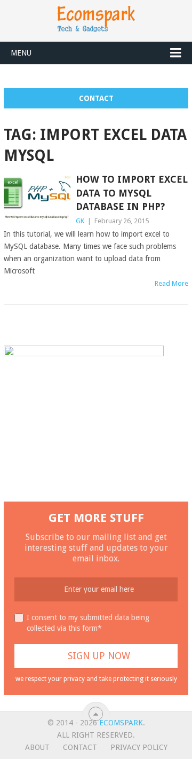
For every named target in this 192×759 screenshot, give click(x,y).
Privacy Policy (138, 747)
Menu (21, 53)
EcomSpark (121, 722)
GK (80, 221)
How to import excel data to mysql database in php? (132, 193)
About (37, 747)
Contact (96, 98)
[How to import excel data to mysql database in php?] (37, 199)
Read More (171, 283)
